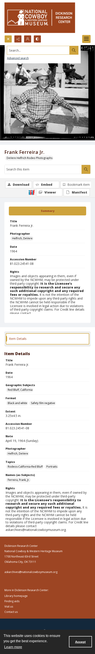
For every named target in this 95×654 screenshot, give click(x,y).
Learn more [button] (13, 647)
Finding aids (11, 601)
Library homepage (16, 596)
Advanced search (18, 58)
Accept (80, 642)
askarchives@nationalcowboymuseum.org (30, 572)
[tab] (47, 211)
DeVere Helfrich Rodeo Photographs (29, 158)
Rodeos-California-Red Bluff (25, 466)
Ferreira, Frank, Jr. (19, 480)
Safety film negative (43, 403)
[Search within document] (86, 169)
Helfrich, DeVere (22, 238)
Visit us (8, 606)
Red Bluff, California (20, 390)
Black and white (17, 403)
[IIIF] (31, 192)
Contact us (11, 612)
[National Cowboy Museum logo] (39, 17)
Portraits (51, 466)
